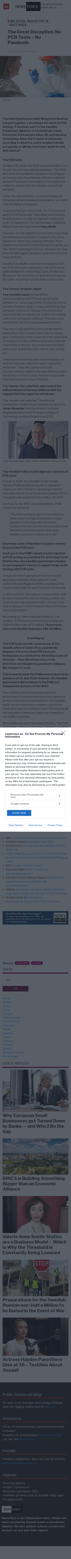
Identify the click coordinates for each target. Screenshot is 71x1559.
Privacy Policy (55, 825)
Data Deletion (16, 825)
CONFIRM (19, 813)
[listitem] (35, 795)
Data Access (35, 825)
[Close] (64, 734)
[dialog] (35, 779)
